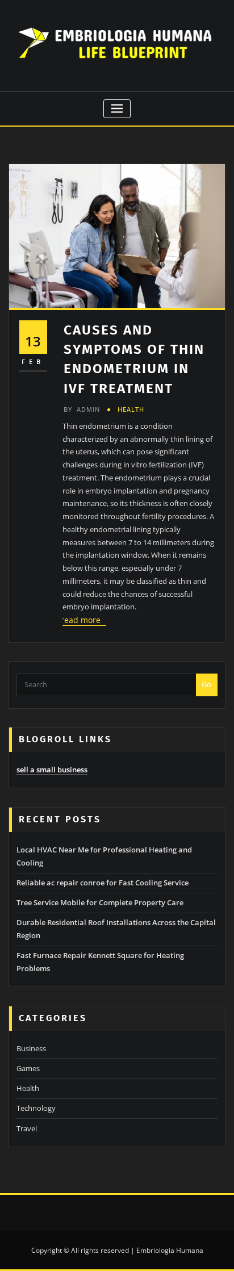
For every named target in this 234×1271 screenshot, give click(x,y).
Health (131, 409)
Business (31, 1048)
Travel (26, 1128)
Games (28, 1068)
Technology (36, 1108)
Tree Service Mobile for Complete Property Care (99, 902)
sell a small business (51, 769)
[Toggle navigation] (117, 108)
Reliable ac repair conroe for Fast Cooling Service (102, 882)
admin (82, 409)
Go (206, 684)
